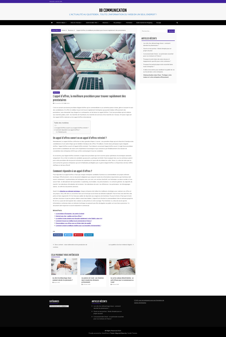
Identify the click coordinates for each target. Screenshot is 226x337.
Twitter (68, 235)
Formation (129, 22)
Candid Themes (132, 333)
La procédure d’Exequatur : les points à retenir (70, 213)
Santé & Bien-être (91, 22)
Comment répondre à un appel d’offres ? (67, 130)
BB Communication (113, 10)
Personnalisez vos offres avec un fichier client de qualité (73, 223)
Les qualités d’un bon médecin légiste (120, 244)
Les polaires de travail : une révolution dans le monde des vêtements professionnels (93, 280)
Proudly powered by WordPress (99, 333)
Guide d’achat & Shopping (144, 22)
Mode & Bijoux (61, 22)
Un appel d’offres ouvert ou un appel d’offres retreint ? (72, 128)
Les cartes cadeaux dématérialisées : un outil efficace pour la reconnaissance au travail (122, 280)
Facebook (58, 235)
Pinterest (79, 235)
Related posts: (62, 132)
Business (105, 22)
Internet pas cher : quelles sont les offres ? (69, 216)
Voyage (158, 22)
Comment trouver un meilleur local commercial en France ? (74, 221)
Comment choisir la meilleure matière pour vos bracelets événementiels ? (78, 225)
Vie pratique (117, 22)
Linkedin (89, 235)
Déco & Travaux (76, 22)
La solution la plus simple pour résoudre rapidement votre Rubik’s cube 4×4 (79, 218)
